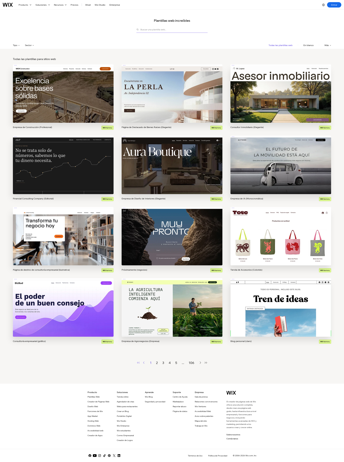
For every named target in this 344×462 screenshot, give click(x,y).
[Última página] (205, 363)
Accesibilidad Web (203, 411)
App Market (92, 416)
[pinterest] (109, 455)
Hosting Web (93, 421)
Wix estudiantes (124, 430)
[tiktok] (104, 455)
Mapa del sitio (201, 421)
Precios (74, 4)
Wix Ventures (200, 406)
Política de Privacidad (217, 455)
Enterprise (114, 4)
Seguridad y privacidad (155, 401)
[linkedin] (119, 455)
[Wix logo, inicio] (8, 5)
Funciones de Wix (95, 411)
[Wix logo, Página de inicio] (231, 393)
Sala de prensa (201, 397)
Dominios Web (93, 426)
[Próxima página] (200, 363)
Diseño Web (92, 406)
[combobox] (174, 29)
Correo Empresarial (125, 435)
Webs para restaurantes (127, 406)
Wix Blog (149, 397)
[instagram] (99, 455)
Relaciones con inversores (206, 401)
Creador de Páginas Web (98, 401)
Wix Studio (100, 4)
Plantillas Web (93, 397)
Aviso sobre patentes (204, 416)
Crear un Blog (123, 411)
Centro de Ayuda (180, 397)
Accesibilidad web (95, 430)
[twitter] (114, 455)
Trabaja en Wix (201, 426)
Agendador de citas (125, 401)
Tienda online (122, 397)
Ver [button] (63, 99)
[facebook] (89, 455)
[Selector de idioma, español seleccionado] (323, 4)
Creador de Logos (125, 440)
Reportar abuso (179, 406)
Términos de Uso (195, 455)
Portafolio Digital (124, 416)
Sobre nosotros (233, 434)
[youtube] (94, 455)
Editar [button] (63, 91)
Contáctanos (232, 438)
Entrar (334, 4)
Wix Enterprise (123, 426)
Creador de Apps (95, 435)
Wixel (88, 4)
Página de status (180, 411)
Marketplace (178, 401)
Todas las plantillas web (281, 45)
